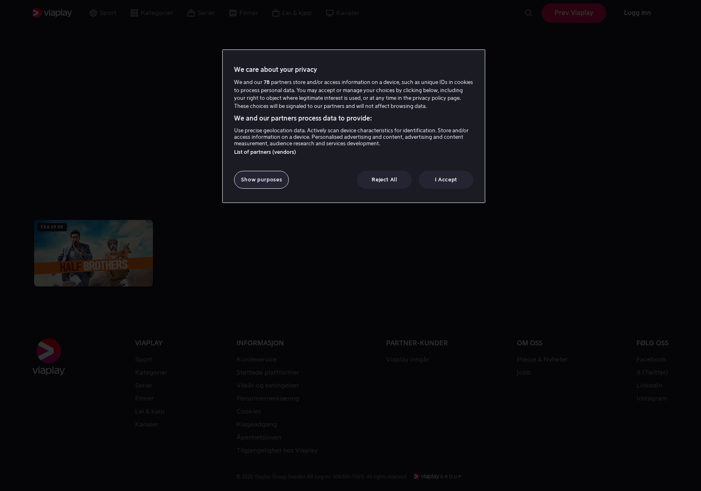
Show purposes (261, 179)
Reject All (384, 179)
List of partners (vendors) (265, 152)
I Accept (446, 179)
